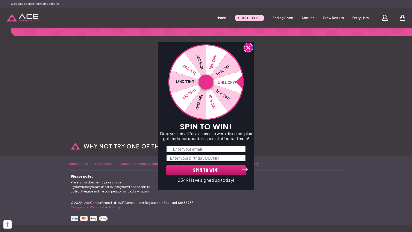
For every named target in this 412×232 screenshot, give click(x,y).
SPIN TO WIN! (206, 170)
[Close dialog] (248, 47)
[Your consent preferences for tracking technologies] (7, 224)
